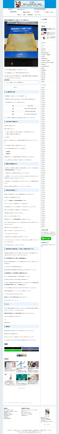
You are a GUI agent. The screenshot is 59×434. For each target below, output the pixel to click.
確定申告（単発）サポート (17, 430)
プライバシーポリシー (40, 431)
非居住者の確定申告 (37, 430)
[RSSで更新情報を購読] (25, 355)
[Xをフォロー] (20, 355)
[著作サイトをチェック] (18, 355)
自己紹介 (30, 431)
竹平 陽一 (47, 416)
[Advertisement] (21, 395)
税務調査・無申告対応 (43, 430)
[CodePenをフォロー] (22, 355)
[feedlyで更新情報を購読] (23, 355)
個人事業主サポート (10, 430)
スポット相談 (50, 430)
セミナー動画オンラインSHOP (20, 431)
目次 (14, 87)
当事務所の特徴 (34, 431)
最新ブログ (26, 431)
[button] (30, 350)
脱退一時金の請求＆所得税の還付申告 (27, 430)
